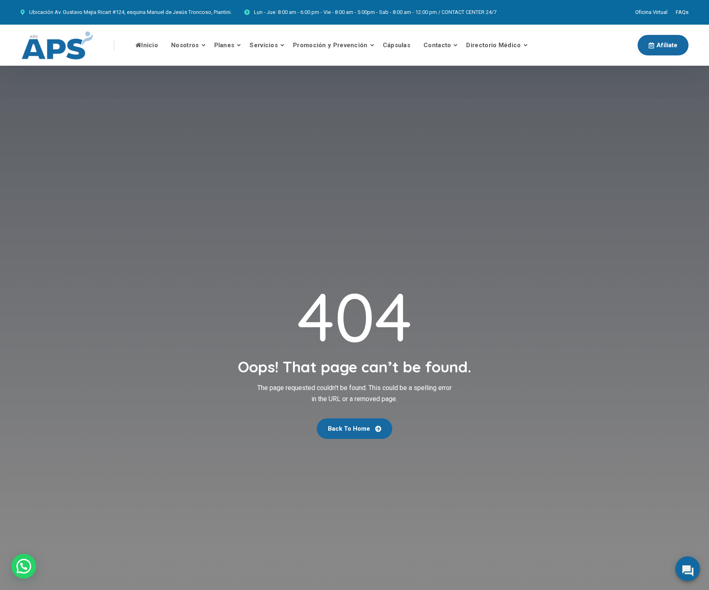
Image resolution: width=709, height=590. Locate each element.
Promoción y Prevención (330, 45)
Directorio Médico (493, 45)
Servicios (263, 45)
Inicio (149, 45)
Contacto (437, 45)
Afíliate (666, 45)
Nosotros (185, 45)
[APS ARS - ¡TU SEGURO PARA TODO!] (57, 45)
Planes (224, 45)
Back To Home (350, 428)
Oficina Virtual (651, 12)
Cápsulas (396, 45)
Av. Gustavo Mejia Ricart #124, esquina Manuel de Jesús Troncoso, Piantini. (143, 12)
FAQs (682, 12)
